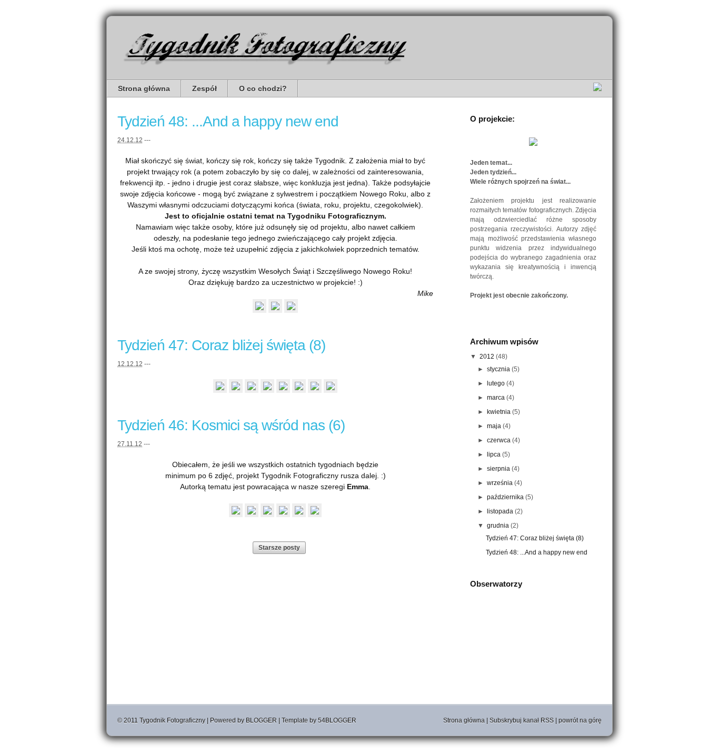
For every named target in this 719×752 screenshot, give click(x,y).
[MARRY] (315, 390)
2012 (487, 356)
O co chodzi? (263, 88)
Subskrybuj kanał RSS (522, 720)
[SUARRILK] (267, 390)
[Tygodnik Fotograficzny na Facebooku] (597, 88)
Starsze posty (279, 547)
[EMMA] (275, 310)
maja (494, 426)
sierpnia (498, 468)
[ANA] (251, 390)
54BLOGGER (337, 720)
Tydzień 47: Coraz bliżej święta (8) (221, 345)
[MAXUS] (283, 390)
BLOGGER (261, 720)
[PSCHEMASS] (299, 390)
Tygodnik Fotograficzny (172, 720)
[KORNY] (299, 514)
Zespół (204, 88)
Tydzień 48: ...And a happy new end (227, 121)
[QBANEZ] (259, 310)
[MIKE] (291, 310)
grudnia (498, 525)
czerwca (499, 440)
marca (496, 397)
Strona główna (144, 88)
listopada (500, 511)
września (500, 483)
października (505, 497)
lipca (494, 454)
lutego (496, 383)
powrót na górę (580, 720)
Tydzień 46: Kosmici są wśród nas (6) (231, 425)
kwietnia (499, 411)
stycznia (498, 369)
